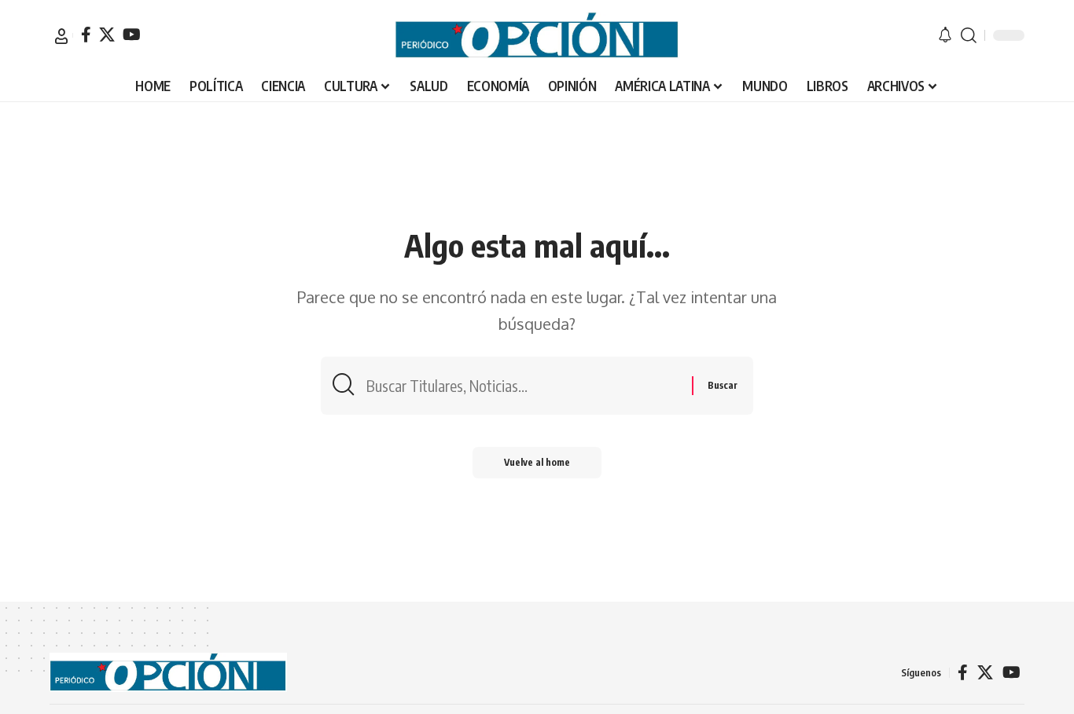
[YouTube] (132, 34)
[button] (61, 36)
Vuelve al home (537, 462)
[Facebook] (86, 34)
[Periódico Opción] (537, 35)
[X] (107, 34)
